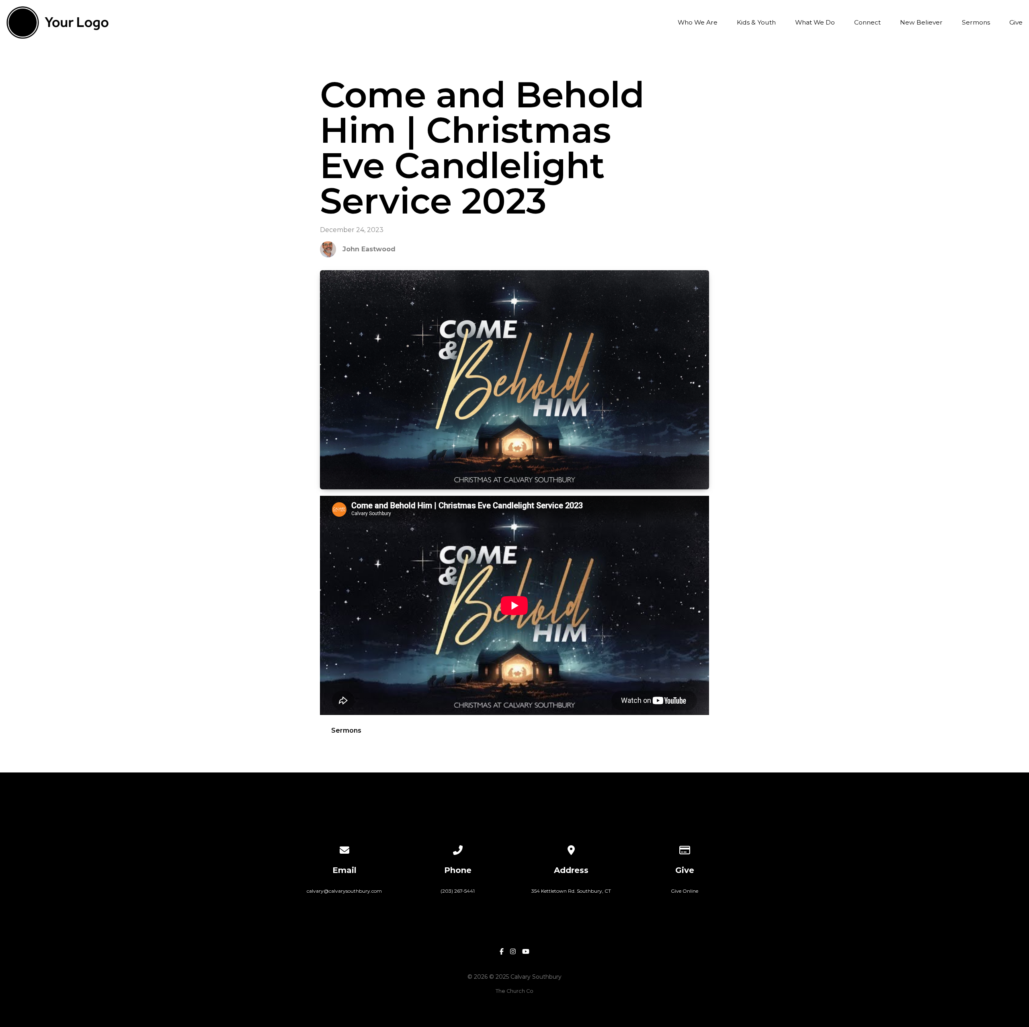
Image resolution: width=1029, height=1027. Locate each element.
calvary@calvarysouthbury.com (344, 891)
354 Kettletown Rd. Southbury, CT (571, 891)
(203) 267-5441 (458, 891)
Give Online (684, 891)
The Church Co (514, 991)
